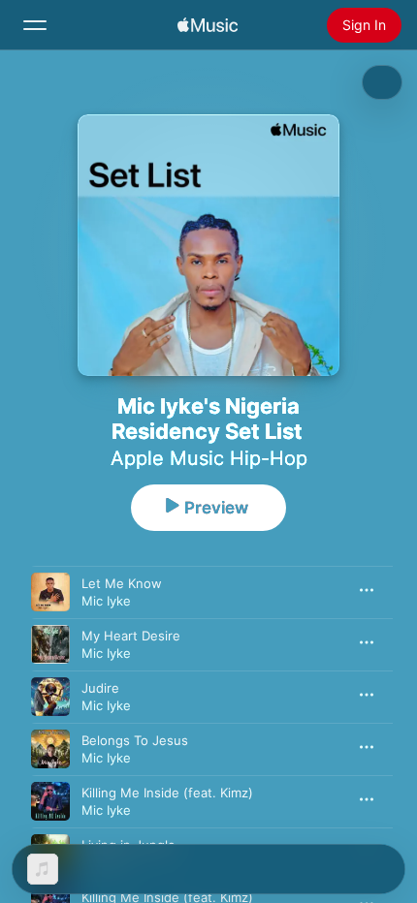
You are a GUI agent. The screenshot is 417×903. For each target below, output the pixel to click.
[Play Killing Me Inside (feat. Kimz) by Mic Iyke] (50, 801)
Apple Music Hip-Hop (209, 458)
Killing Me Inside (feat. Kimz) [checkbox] (167, 792)
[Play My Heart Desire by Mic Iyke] (50, 644)
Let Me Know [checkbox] (121, 583)
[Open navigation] (35, 25)
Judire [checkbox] (100, 688)
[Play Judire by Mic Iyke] (50, 696)
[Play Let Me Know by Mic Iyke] (50, 592)
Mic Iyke (106, 600)
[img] (207, 25)
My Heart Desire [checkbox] (130, 635)
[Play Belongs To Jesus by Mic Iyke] (50, 749)
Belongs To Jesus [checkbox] (134, 740)
